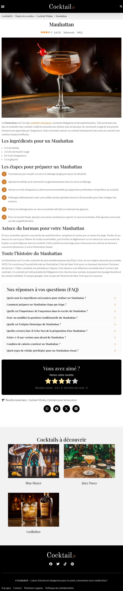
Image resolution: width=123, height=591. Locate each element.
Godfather (33, 532)
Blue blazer (33, 483)
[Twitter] (58, 564)
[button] (2, 6)
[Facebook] (51, 564)
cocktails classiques (41, 122)
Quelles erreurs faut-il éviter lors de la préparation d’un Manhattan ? (47, 330)
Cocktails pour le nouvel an (62, 400)
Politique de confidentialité (59, 588)
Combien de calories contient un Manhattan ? (33, 344)
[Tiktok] (65, 564)
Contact (17, 588)
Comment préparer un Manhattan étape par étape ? (36, 304)
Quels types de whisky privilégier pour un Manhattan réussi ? (42, 350)
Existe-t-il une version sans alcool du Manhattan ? (36, 337)
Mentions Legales (33, 588)
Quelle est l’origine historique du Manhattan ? (34, 324)
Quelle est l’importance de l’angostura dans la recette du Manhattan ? (47, 311)
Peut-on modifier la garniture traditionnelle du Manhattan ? (42, 317)
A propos (6, 588)
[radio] (48, 381)
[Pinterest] (72, 564)
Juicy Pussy (89, 483)
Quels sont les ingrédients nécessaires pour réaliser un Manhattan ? (46, 298)
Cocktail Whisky (37, 400)
